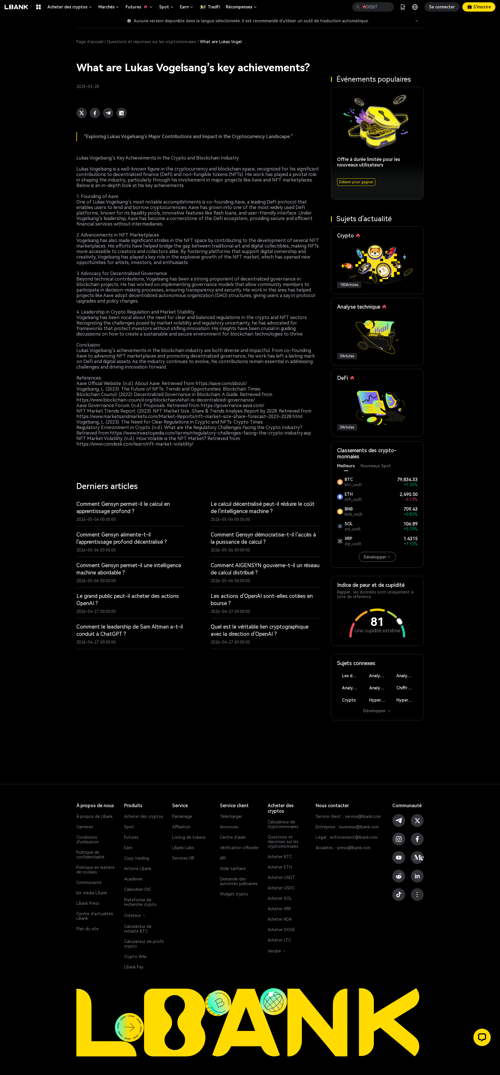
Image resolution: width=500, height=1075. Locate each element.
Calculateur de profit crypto (144, 943)
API (223, 858)
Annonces (229, 827)
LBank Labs (183, 847)
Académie (133, 879)
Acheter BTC (280, 856)
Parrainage (182, 816)
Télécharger (231, 816)
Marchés (109, 7)
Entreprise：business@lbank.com (347, 827)
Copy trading (136, 858)
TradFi (214, 7)
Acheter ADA (280, 919)
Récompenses (242, 7)
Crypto (349, 700)
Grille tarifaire (233, 868)
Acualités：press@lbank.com (343, 847)
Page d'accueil (89, 41)
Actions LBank (137, 868)
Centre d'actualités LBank (94, 916)
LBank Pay (134, 967)
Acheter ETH (280, 867)
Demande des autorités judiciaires (239, 881)
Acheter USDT (281, 877)
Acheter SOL (280, 898)
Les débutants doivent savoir (352, 675)
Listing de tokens (189, 837)
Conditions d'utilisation (87, 839)
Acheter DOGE (281, 929)
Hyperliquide (379, 700)
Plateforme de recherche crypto (140, 902)
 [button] (387, 7)
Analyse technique (379, 675)
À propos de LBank (94, 816)
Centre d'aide (233, 837)
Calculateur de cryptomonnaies (283, 824)
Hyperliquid (407, 700)
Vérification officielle (239, 847)
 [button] (358, 7)
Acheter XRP (279, 908)
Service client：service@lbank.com (348, 816)
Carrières (84, 827)
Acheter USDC (281, 888)
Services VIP (183, 858)
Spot (166, 7)
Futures (139, 7)
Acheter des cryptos (70, 7)
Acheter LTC (279, 940)
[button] (482, 1037)
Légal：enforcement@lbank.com (347, 837)
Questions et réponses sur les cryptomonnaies (151, 41)
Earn (187, 7)
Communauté (89, 882)
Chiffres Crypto (407, 688)
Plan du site (87, 928)
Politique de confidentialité (90, 854)
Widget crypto (234, 894)
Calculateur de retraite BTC (138, 928)
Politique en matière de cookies (95, 869)
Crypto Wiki (135, 956)
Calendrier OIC (137, 889)
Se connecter (442, 7)
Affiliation (181, 827)
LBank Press (87, 903)
